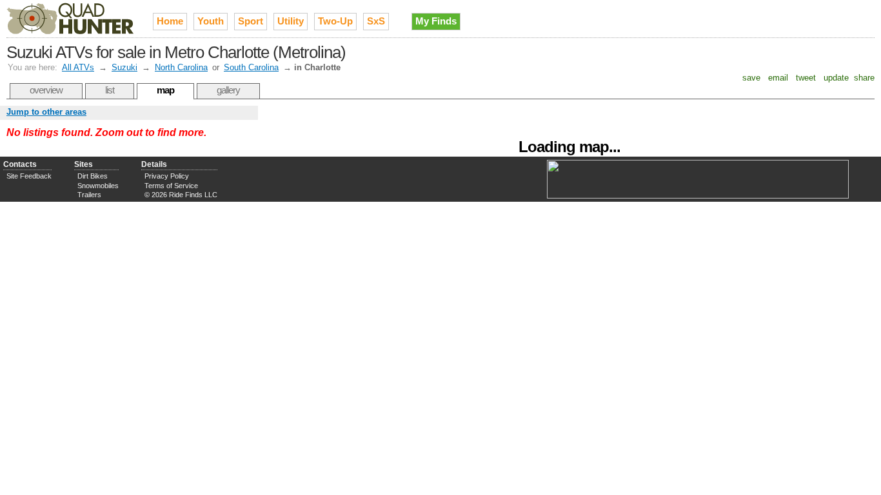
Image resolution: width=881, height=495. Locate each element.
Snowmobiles (98, 185)
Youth (210, 20)
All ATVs (78, 67)
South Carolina (251, 67)
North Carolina (181, 67)
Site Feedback (29, 176)
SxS (376, 20)
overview (46, 89)
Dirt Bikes (92, 176)
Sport (250, 20)
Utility (290, 20)
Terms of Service (171, 185)
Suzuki (124, 67)
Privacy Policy (166, 176)
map (165, 89)
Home (170, 20)
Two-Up (335, 20)
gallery (228, 89)
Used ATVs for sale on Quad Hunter (70, 19)
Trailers (89, 195)
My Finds (436, 20)
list (109, 89)
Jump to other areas (46, 112)
